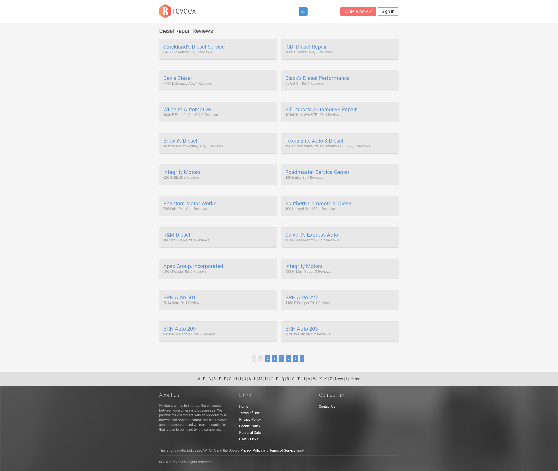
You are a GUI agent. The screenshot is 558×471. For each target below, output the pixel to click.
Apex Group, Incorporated (193, 266)
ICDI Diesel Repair (306, 47)
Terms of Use (249, 413)
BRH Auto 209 (179, 329)
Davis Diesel (177, 78)
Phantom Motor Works (189, 204)
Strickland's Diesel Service (194, 47)
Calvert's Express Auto (311, 235)
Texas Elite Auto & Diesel (314, 141)
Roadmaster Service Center (317, 172)
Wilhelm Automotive (187, 110)
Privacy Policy (250, 419)
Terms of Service (282, 450)
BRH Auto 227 (301, 298)
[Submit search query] (303, 12)
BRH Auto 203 (301, 329)
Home (243, 406)
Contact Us (327, 406)
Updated (353, 379)
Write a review (358, 11)
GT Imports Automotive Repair (321, 110)
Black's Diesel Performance (317, 78)
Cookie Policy (249, 426)
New (339, 379)
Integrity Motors (182, 172)
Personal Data (250, 433)
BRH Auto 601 (179, 298)
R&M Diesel (176, 235)
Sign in (388, 11)
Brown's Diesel (180, 141)
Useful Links (248, 439)
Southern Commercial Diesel (318, 204)
